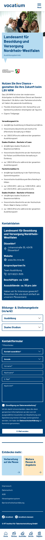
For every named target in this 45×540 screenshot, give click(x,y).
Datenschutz (7, 490)
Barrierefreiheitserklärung (13, 503)
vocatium (9, 517)
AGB (4, 494)
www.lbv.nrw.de (16, 259)
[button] (22, 318)
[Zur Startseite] (17, 5)
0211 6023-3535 (15, 274)
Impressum (6, 486)
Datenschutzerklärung (29, 420)
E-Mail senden (22, 431)
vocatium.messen (25, 517)
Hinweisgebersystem (11, 498)
